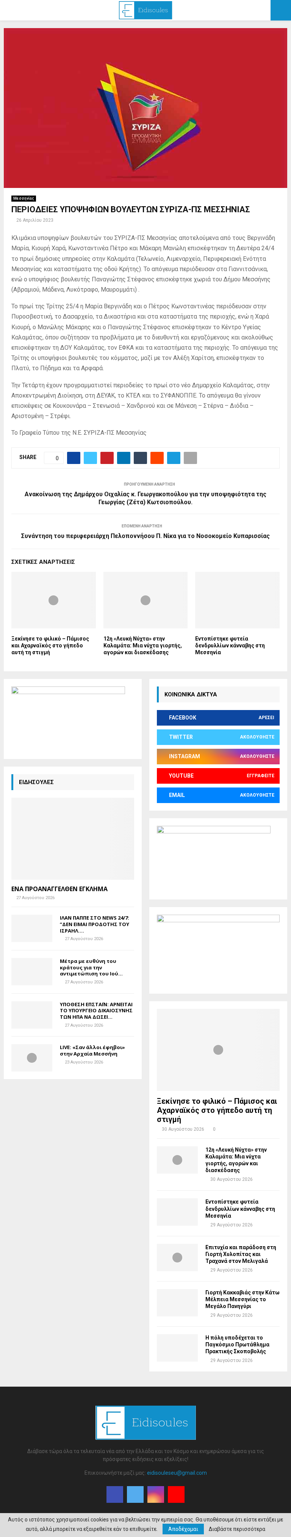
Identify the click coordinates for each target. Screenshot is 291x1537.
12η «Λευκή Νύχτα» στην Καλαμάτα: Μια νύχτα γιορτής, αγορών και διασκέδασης (142, 645)
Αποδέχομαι (183, 1529)
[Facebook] (114, 1494)
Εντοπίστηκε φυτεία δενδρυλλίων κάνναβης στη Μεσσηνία (230, 645)
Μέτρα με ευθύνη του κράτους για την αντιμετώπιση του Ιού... (91, 967)
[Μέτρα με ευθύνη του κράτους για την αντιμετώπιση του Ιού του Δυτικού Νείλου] (31, 971)
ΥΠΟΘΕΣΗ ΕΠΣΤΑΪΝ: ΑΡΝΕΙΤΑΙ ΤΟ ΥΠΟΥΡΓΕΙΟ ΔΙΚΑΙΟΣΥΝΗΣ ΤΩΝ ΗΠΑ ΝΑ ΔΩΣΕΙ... (96, 1011)
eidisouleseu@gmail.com (177, 1473)
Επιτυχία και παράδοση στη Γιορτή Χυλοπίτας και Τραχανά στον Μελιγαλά (240, 1254)
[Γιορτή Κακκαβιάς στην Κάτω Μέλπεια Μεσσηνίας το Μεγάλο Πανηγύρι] (177, 1302)
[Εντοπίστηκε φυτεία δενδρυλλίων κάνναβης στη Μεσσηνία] (177, 1212)
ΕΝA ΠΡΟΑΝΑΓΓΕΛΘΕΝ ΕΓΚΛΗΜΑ (59, 889)
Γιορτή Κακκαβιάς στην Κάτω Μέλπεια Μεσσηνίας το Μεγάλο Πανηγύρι (242, 1299)
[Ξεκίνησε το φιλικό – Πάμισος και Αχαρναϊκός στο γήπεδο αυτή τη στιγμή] (218, 1050)
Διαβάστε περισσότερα (237, 1529)
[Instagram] (155, 1494)
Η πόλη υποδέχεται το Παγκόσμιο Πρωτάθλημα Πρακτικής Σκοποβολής (237, 1344)
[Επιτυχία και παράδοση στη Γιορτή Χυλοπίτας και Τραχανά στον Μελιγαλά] (177, 1257)
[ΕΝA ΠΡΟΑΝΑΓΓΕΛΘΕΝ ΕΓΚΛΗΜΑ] (72, 839)
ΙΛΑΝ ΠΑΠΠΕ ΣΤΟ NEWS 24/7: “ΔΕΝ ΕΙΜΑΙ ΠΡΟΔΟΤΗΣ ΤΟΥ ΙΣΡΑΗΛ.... (94, 924)
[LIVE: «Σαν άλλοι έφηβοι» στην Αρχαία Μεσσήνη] (31, 1057)
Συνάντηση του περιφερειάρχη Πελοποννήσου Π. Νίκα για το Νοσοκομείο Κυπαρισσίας (145, 536)
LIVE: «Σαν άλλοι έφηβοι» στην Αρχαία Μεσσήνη (92, 1050)
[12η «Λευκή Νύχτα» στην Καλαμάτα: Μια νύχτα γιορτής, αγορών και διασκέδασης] (177, 1160)
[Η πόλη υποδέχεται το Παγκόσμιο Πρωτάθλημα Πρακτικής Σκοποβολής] (177, 1348)
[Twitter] (135, 1494)
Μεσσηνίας (23, 198)
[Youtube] (176, 1494)
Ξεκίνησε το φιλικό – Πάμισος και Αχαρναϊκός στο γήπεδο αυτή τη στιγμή (50, 645)
